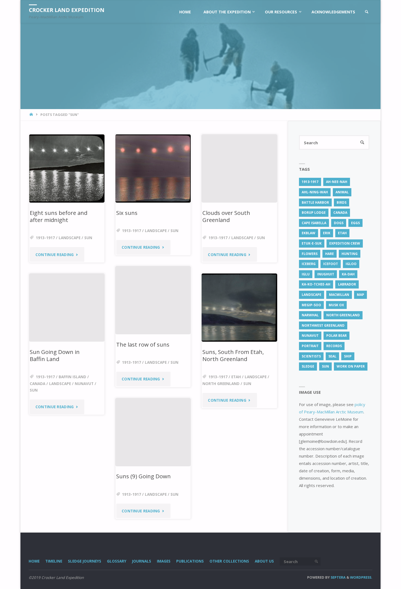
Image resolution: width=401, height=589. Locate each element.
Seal (332, 356)
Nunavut (84, 383)
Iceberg (309, 264)
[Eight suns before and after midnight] (66, 168)
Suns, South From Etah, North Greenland (233, 355)
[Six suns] (153, 168)
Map (360, 294)
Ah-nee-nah (336, 181)
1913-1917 (45, 237)
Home (34, 561)
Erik (326, 233)
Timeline (53, 561)
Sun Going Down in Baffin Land (55, 355)
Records (334, 346)
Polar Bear (336, 335)
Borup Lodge (314, 212)
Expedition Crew (344, 243)
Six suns (126, 213)
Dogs (338, 223)
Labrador (347, 284)
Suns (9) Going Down (143, 476)
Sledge (308, 366)
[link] (366, 11)
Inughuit (325, 274)
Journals (141, 561)
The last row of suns (142, 344)
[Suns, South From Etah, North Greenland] (239, 308)
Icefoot (330, 264)
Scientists (311, 356)
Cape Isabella (314, 223)
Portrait (310, 346)
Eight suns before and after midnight (58, 216)
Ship (348, 356)
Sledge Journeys (84, 561)
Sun (88, 237)
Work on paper (351, 366)
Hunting (350, 253)
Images (163, 561)
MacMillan (339, 294)
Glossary (116, 561)
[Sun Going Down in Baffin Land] (66, 308)
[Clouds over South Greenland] (239, 168)
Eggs (355, 223)
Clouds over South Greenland (226, 216)
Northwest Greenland (323, 325)
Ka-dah (348, 274)
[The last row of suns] (153, 300)
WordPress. (361, 577)
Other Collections (229, 561)
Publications (190, 561)
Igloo (351, 264)
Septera (338, 577)
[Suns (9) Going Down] (153, 432)
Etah (236, 376)
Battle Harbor (315, 202)
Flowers (310, 253)
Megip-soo (311, 305)
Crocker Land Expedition (66, 10)
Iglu (306, 274)
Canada (37, 383)
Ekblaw (308, 233)
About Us (264, 561)
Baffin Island (72, 376)
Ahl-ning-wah (315, 192)
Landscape (69, 237)
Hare (329, 253)
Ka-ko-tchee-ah (316, 284)
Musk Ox (336, 305)
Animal (342, 192)
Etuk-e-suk (312, 243)
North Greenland (221, 383)
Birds (341, 202)
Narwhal (310, 315)
